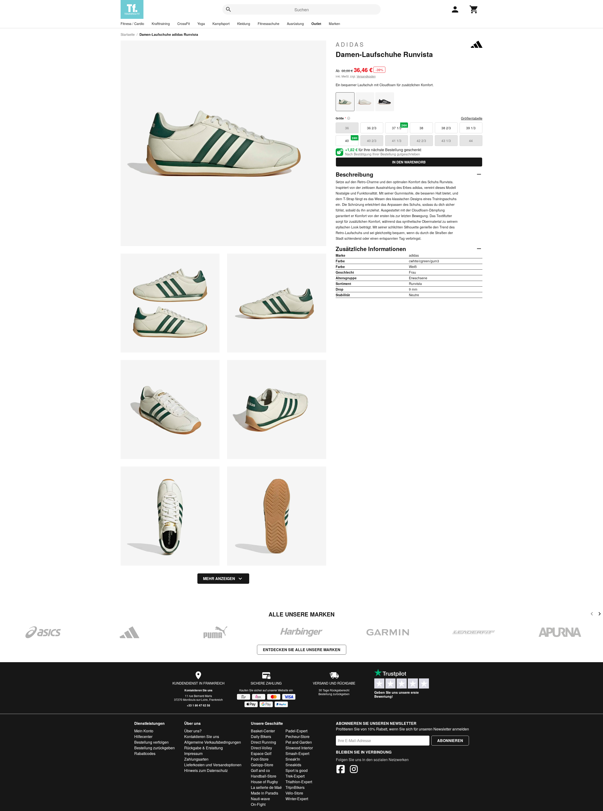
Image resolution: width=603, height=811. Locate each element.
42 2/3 (421, 140)
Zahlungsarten (196, 759)
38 (421, 128)
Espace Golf (261, 753)
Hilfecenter (143, 736)
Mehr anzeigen (219, 578)
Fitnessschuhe (268, 23)
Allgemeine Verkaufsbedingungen (212, 742)
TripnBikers (295, 787)
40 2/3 (371, 140)
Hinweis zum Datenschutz (206, 770)
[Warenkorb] (474, 9)
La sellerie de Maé (266, 787)
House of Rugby (264, 781)
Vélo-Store (294, 793)
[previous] (591, 614)
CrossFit (183, 23)
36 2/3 (371, 128)
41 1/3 (396, 140)
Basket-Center (263, 731)
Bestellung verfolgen (151, 742)
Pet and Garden (298, 742)
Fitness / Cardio (132, 23)
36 (347, 128)
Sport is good (296, 770)
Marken (334, 23)
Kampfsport (221, 23)
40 (351, 139)
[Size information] (348, 118)
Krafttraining (161, 23)
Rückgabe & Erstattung (203, 747)
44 (471, 140)
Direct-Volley (261, 747)
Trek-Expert (295, 776)
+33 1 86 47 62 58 (198, 705)
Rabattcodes (144, 753)
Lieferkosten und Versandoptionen (212, 764)
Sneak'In (292, 759)
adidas (350, 44)
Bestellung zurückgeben (334, 694)
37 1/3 (399, 126)
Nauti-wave (260, 798)
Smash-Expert (297, 753)
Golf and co (260, 770)
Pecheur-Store (297, 736)
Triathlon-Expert (298, 781)
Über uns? (193, 731)
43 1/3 (446, 140)
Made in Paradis (264, 793)
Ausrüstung (295, 23)
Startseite (128, 34)
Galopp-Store (262, 764)
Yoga (201, 23)
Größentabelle (471, 118)
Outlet (316, 23)
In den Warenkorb (409, 162)
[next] (599, 614)
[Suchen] (228, 9)
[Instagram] (354, 769)
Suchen (301, 9)
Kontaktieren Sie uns (198, 690)
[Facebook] (340, 769)
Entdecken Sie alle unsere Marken (301, 649)
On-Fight (258, 804)
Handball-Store (263, 776)
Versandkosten (366, 76)
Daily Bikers (261, 736)
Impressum (193, 753)
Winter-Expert (296, 798)
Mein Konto (143, 731)
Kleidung (243, 23)
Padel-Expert (296, 731)
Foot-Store (260, 759)
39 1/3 (471, 128)
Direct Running (263, 742)
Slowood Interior (299, 747)
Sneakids (293, 764)
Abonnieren (450, 740)
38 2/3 (446, 128)
